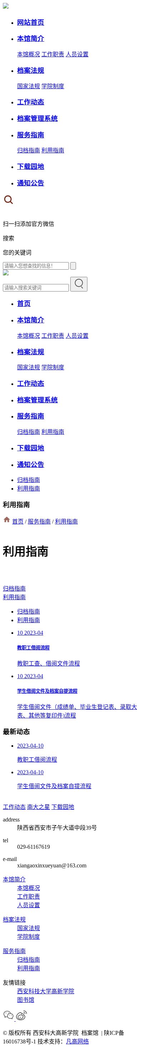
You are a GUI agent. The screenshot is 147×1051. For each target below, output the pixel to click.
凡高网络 (77, 1041)
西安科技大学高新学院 (45, 991)
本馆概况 (28, 54)
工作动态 (14, 807)
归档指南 (28, 150)
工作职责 (52, 54)
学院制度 (52, 86)
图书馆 (25, 1000)
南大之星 (38, 807)
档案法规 (14, 920)
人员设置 (77, 54)
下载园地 (62, 807)
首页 (18, 522)
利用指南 (52, 150)
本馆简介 (14, 879)
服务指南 (39, 522)
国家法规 (28, 86)
